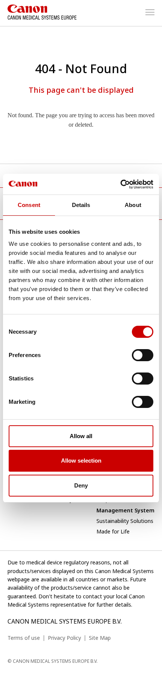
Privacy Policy (64, 637)
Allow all (81, 436)
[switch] (142, 355)
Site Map (100, 637)
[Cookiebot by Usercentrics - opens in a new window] (120, 184)
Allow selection (81, 460)
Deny (81, 485)
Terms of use (24, 637)
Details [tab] (81, 205)
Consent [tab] (29, 205)
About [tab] (133, 205)
